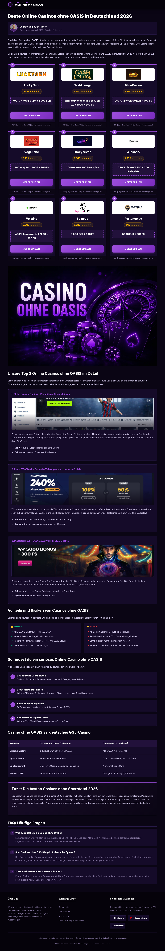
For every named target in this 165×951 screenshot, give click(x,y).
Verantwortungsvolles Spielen (72, 920)
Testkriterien (64, 907)
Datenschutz (64, 911)
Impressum (64, 916)
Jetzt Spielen (31, 115)
